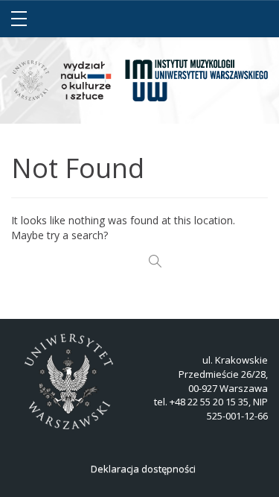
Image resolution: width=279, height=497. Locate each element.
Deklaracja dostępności (143, 468)
